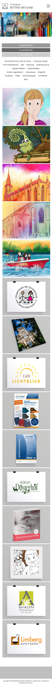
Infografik (41, 72)
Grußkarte (9, 76)
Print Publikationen (11, 65)
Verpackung (30, 72)
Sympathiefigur (33, 68)
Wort (26, 79)
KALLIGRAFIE (26, 55)
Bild (22, 65)
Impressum (45, 681)
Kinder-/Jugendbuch (15, 72)
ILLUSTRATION (26, 50)
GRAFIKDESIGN (26, 45)
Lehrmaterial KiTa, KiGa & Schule (17, 61)
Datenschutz (37, 681)
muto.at (29, 683)
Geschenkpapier (29, 76)
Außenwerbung (42, 65)
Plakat (17, 76)
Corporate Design (40, 61)
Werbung (30, 65)
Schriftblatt (42, 76)
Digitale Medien (18, 68)
